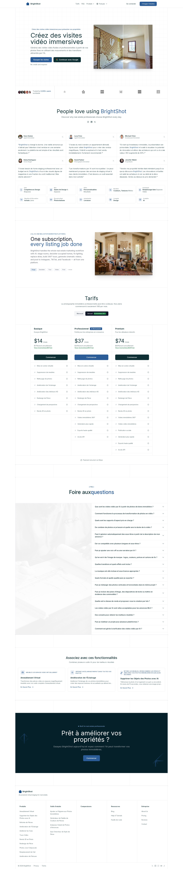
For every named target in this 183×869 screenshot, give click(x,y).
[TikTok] (164, 866)
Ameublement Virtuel (27, 811)
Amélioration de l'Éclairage (29, 827)
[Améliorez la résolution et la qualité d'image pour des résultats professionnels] (67, 391)
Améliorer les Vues (26, 831)
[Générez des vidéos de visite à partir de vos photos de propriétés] (148, 424)
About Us (144, 811)
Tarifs (77, 4)
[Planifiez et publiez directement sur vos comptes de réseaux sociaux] (148, 430)
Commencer (51, 357)
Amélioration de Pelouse (28, 856)
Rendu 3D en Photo (26, 839)
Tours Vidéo (24, 835)
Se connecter (131, 4)
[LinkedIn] (91, 122)
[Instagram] (88, 122)
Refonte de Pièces (26, 822)
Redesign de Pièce (26, 843)
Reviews (144, 820)
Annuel (96, 313)
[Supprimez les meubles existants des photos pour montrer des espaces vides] (67, 372)
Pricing (143, 816)
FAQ (83, 4)
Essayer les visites (41, 60)
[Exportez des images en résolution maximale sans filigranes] (107, 430)
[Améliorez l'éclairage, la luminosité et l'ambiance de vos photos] (67, 385)
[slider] (123, 47)
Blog (112, 811)
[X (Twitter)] (95, 122)
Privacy (36, 866)
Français (102, 4)
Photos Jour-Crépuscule (28, 848)
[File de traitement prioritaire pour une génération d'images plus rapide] (107, 424)
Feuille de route (116, 820)
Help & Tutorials (116, 816)
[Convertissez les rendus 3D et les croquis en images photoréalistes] (67, 411)
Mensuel (80, 313)
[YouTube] (161, 866)
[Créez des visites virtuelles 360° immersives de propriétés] (107, 417)
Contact (144, 824)
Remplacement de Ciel (27, 852)
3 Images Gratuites (148, 4)
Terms (44, 866)
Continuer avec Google (68, 60)
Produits (89, 4)
